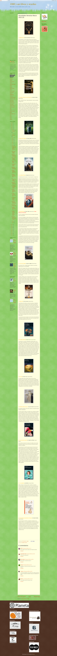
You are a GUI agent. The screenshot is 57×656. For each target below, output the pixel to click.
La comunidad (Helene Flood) (14, 165)
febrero (13, 221)
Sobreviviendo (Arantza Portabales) (14, 158)
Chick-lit (11, 80)
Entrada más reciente (22, 596)
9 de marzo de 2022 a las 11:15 (27, 548)
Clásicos (11, 82)
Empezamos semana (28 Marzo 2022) (14, 155)
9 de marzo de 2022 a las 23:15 (27, 564)
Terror (11, 117)
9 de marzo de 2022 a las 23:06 (29, 559)
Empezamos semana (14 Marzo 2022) (14, 183)
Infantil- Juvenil (12, 88)
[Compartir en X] (32, 541)
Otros (10, 108)
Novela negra (11, 104)
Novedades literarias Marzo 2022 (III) (14, 191)
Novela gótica (12, 100)
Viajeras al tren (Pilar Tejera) (14, 161)
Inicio (30, 596)
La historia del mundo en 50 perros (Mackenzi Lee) (14, 148)
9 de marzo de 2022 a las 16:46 (30, 553)
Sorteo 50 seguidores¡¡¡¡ (14, 280)
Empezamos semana (12, 84)
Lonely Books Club (23, 553)
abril (12, 143)
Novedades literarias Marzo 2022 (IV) (14, 175)
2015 (12, 233)
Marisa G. (22, 578)
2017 (12, 230)
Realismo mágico (12, 111)
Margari (22, 564)
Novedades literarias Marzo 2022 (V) (14, 171)
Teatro (11, 116)
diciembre (13, 130)
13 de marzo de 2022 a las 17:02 (28, 578)
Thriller (11, 119)
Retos (10, 115)
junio (12, 140)
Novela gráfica (12, 101)
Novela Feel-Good (12, 98)
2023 (12, 127)
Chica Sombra (23, 559)
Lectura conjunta (12, 91)
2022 (12, 128)
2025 (12, 124)
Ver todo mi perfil (12, 62)
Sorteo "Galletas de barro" (14, 253)
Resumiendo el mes (12, 113)
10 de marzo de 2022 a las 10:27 (28, 571)
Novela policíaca (12, 105)
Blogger (33, 654)
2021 (12, 224)
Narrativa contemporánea (12, 94)
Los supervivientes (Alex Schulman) (14, 179)
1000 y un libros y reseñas (23, 4)
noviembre (13, 131)
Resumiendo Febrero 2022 (14, 205)
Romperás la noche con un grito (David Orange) (14, 218)
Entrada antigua (37, 596)
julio (12, 139)
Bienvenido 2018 (14, 290)
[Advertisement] (12, 34)
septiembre (13, 135)
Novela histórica (12, 102)
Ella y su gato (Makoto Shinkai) (13, 152)
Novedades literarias (24, 542)
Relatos (11, 112)
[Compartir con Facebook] (33, 541)
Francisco (22, 571)
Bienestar (11, 78)
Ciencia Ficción (12, 81)
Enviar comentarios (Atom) (25, 598)
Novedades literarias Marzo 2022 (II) (14, 195)
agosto (13, 137)
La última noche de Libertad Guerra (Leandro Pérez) (13, 213)
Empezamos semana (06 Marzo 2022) (14, 202)
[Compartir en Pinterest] (34, 541)
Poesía (11, 109)
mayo (13, 142)
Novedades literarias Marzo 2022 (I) (14, 208)
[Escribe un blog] (31, 541)
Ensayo (11, 85)
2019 (12, 227)
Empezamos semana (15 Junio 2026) (14, 265)
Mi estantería (12, 92)
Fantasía (11, 87)
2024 (12, 125)
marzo (13, 145)
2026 (12, 122)
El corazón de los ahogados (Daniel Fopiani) (14, 187)
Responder (22, 550)
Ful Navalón (12, 61)
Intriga (11, 89)
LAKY (22, 548)
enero (13, 222)
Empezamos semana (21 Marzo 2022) (14, 168)
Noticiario (11, 96)
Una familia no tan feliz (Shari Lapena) (14, 199)
